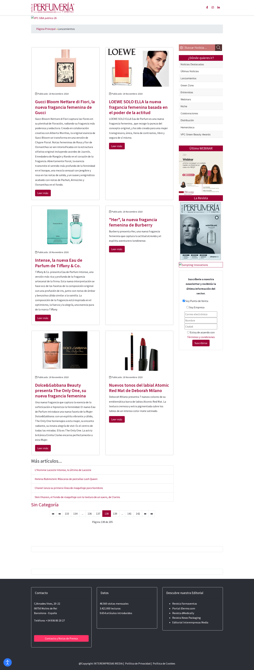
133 (67, 513)
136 (90, 513)
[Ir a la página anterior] (59, 513)
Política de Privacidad (137, 663)
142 (138, 513)
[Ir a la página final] (151, 513)
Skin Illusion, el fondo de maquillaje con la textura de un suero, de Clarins (77, 497)
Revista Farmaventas (184, 603)
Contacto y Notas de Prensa (61, 638)
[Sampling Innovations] (193, 264)
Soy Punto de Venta (196, 301)
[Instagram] (212, 7)
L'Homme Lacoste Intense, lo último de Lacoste (63, 470)
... (82, 513)
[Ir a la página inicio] (53, 513)
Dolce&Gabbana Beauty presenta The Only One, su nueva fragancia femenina (60, 390)
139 (115, 513)
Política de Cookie (163, 663)
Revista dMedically (183, 613)
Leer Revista (200, 244)
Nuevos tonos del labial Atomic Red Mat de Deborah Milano (139, 387)
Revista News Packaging (186, 617)
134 (75, 513)
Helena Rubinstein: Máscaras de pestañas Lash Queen (66, 479)
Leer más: (43, 193)
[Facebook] (207, 7)
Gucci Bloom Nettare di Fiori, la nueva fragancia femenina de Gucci (65, 107)
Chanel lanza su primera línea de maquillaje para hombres (69, 488)
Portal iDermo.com (183, 608)
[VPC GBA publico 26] (44, 17)
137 (98, 513)
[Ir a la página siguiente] (145, 513)
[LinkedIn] (218, 7)
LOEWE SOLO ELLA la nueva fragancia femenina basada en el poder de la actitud (138, 107)
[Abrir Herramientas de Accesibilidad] (7, 662)
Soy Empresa (196, 307)
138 (107, 513)
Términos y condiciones (201, 337)
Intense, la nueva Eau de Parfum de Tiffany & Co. (58, 262)
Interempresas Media (195, 622)
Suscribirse (201, 343)
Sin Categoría (45, 505)
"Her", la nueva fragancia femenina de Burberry (133, 222)
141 (129, 513)
